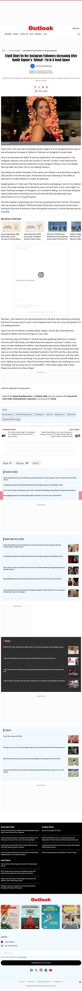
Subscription (10, 942)
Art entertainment (15, 51)
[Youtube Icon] (50, 970)
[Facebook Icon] (31, 970)
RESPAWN (38, 34)
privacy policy (22, 957)
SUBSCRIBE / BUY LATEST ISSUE (41, 963)
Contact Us (30, 981)
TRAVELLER (24, 34)
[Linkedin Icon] (45, 970)
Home (3, 51)
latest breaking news (22, 396)
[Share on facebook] (35, 87)
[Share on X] (39, 87)
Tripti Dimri (71, 414)
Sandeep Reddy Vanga (11, 419)
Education (31, 399)
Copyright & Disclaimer (43, 981)
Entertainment (19, 399)
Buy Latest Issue (11, 946)
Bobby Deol (59, 414)
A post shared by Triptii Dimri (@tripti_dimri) (41, 312)
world (53, 399)
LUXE (45, 34)
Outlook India (41, 396)
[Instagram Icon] (41, 970)
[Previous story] (1, 495)
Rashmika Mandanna (24, 414)
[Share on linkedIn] (43, 87)
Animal (54, 149)
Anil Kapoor (39, 414)
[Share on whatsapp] (47, 87)
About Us (22, 981)
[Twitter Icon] (36, 970)
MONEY (16, 34)
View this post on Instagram (25, 280)
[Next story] (80, 495)
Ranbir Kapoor (73, 149)
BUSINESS (8, 34)
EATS (31, 34)
